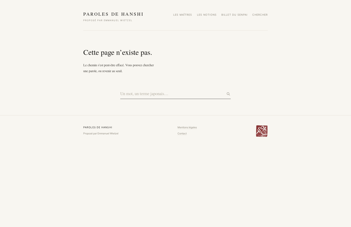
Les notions (207, 14)
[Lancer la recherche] (228, 93)
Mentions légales (187, 127)
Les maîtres (182, 14)
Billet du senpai (234, 14)
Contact (182, 133)
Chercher (260, 14)
